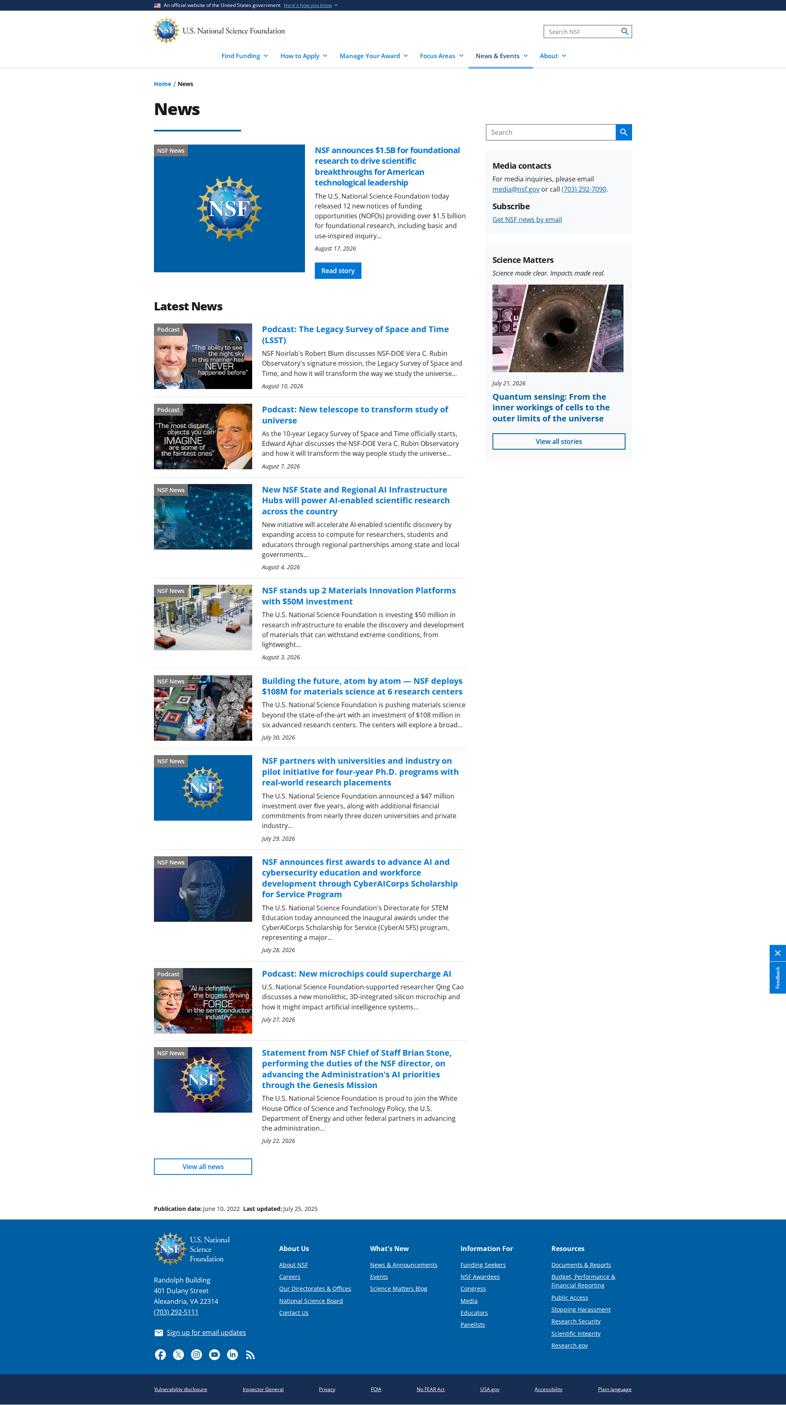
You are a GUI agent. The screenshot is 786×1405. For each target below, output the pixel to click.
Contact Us (294, 1313)
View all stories (559, 441)
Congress (473, 1288)
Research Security (576, 1321)
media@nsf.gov (516, 189)
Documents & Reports (581, 1265)
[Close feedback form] (778, 953)
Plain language (615, 1389)
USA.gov (489, 1389)
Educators (474, 1313)
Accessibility (548, 1389)
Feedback (777, 978)
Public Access (569, 1297)
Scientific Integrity (576, 1333)
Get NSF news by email (527, 219)
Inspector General (263, 1389)
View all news (203, 1166)
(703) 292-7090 (584, 189)
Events (379, 1277)
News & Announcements (404, 1265)
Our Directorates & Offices (315, 1288)
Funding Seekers (483, 1265)
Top (768, 1177)
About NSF (293, 1265)
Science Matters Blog (398, 1288)
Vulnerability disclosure (180, 1389)
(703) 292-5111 (176, 1312)
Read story (338, 270)
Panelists (473, 1324)
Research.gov (569, 1345)
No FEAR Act (431, 1389)
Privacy (327, 1389)
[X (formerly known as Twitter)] (178, 1354)
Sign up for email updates (206, 1332)
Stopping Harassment (581, 1309)
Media (469, 1301)
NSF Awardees (480, 1277)
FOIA (376, 1389)
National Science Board (311, 1301)
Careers (289, 1277)
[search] (625, 31)
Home (162, 84)
